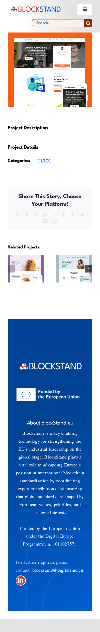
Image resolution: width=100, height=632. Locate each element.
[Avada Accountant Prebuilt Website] (74, 268)
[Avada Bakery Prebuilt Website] (26, 268)
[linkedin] (21, 580)
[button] (11, 269)
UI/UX (43, 161)
